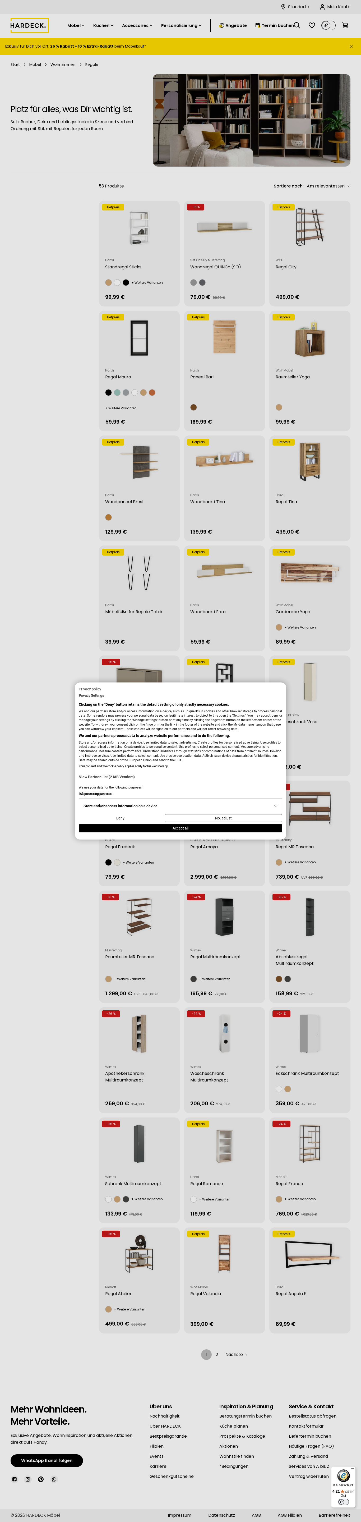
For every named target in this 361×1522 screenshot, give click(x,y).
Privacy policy (90, 689)
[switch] (343, 1502)
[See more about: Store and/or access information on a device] (276, 806)
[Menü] (352, 1469)
